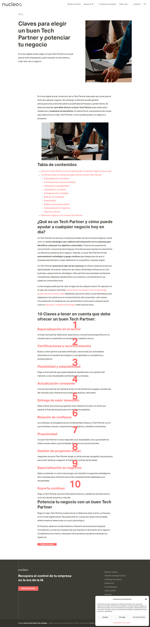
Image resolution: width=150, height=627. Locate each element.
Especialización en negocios (57, 208)
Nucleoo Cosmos (74, 4)
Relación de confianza (54, 197)
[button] (146, 599)
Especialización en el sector (56, 179)
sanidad (71, 305)
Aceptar (105, 617)
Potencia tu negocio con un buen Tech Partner (62, 215)
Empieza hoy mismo (28, 588)
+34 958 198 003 (94, 623)
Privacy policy (126, 622)
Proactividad (50, 201)
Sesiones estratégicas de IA (115, 576)
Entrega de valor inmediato (56, 193)
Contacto (137, 4)
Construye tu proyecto (107, 4)
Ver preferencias (139, 617)
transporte (61, 305)
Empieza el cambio (47, 544)
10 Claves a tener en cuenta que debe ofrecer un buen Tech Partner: (71, 175)
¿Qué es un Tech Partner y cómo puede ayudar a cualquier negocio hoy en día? (76, 171)
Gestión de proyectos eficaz (56, 204)
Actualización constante (55, 190)
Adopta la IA (88, 4)
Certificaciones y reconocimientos (59, 182)
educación (50, 305)
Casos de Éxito (110, 591)
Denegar (122, 617)
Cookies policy (117, 622)
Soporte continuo (52, 212)
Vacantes (108, 594)
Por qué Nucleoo (111, 587)
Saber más (123, 4)
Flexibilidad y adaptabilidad (56, 186)
